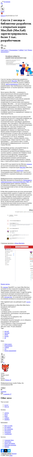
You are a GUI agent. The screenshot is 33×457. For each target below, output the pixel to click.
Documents (7, 430)
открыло (29, 164)
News (6, 414)
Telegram (3, 391)
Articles (6, 413)
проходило (19, 170)
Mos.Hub (14, 81)
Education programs (10, 445)
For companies (8, 429)
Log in (28, 302)
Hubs (6, 416)
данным (5, 287)
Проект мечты (5, 284)
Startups (6, 446)
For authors (7, 427)
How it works (8, 425)
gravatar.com (8, 297)
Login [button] (2, 11)
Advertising (7, 442)
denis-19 (3, 15)
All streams (7, 1)
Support (14, 453)
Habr (10, 455)
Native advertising (9, 443)
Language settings (6, 453)
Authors (6, 418)
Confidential (8, 434)
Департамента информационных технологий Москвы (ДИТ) (16, 181)
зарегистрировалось (12, 84)
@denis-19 (8, 380)
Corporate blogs (9, 440)
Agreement (7, 432)
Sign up (6, 406)
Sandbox (7, 419)
